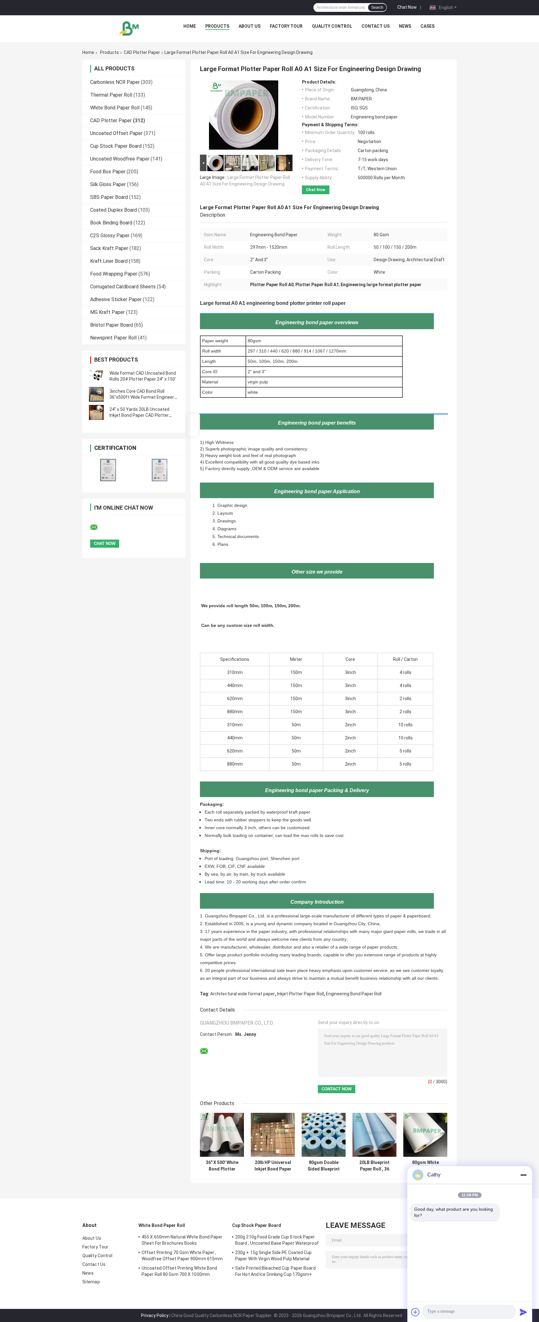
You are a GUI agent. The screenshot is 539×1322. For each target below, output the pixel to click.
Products (217, 26)
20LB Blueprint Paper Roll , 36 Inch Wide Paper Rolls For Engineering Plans (374, 1166)
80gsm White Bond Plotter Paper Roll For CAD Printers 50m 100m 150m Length (425, 1166)
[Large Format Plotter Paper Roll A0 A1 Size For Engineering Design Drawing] (243, 116)
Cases (427, 26)
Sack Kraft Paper (109, 248)
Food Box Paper (107, 172)
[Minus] (523, 1175)
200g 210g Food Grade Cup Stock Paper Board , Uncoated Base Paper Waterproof (277, 1240)
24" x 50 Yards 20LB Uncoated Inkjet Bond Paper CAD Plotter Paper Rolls (139, 415)
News (405, 26)
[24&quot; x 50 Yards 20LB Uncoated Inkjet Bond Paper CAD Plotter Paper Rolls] (96, 412)
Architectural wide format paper (242, 993)
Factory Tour (286, 26)
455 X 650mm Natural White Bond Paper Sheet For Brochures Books (182, 1240)
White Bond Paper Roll (114, 108)
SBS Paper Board (109, 197)
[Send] (523, 1312)
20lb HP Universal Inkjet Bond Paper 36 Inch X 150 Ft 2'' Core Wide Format (273, 1166)
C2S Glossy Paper (109, 235)
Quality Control (332, 26)
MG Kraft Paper (107, 312)
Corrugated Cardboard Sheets (123, 287)
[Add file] (415, 1312)
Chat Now (407, 7)
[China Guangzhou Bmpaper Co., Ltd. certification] (108, 470)
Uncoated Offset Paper (116, 133)
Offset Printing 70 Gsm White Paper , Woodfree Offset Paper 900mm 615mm (182, 1255)
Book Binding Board (111, 223)
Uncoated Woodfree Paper (119, 159)
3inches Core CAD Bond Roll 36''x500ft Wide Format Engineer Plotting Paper (141, 397)
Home (189, 26)
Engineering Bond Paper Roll (353, 993)
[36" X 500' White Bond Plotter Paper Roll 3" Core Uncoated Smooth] (222, 1135)
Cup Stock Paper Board (116, 146)
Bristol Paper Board (111, 325)
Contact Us (376, 26)
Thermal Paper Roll (111, 95)
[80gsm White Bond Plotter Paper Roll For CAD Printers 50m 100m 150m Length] (425, 1135)
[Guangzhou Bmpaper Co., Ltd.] (129, 27)
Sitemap (91, 1281)
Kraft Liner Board (109, 261)
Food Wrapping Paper (113, 274)
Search (377, 7)
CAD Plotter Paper (142, 52)
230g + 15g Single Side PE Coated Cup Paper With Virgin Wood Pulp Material (273, 1255)
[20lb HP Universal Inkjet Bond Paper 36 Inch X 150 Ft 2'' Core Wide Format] (273, 1135)
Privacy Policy (154, 1315)
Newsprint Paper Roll (113, 338)
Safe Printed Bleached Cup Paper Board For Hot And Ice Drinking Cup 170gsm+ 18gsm (275, 1272)
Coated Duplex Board (113, 210)
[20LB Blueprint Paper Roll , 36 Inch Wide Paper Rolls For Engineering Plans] (374, 1135)
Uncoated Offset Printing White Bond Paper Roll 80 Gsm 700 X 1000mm (179, 1271)
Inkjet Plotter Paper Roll (300, 993)
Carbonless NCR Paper (115, 82)
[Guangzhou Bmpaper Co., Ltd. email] (98, 527)
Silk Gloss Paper (108, 184)
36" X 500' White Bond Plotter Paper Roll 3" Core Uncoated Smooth (222, 1166)
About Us (249, 26)
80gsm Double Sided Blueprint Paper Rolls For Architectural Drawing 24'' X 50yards (324, 1166)
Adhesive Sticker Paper (116, 299)
